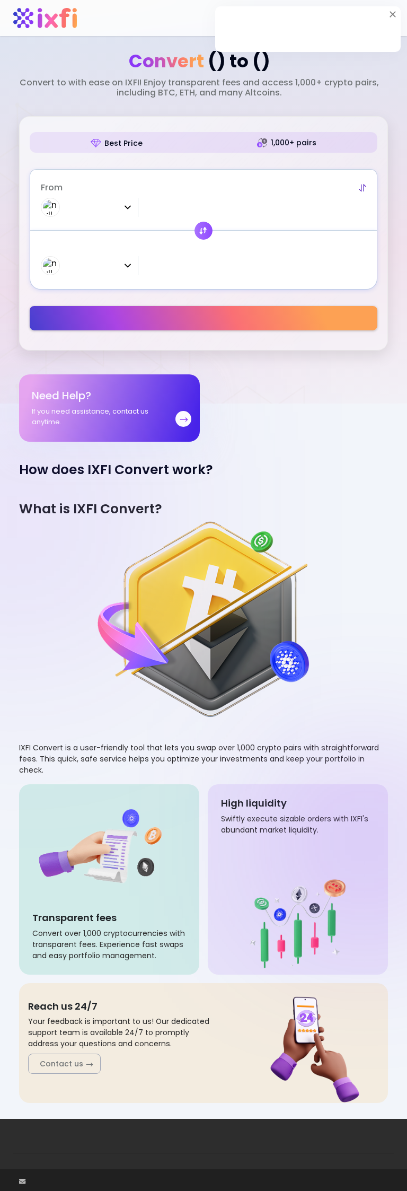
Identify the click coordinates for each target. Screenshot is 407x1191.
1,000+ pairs (293, 142)
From (52, 187)
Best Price (123, 143)
